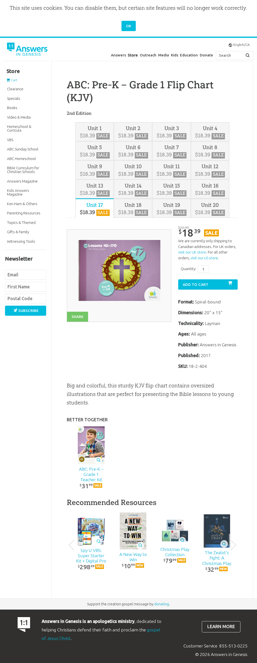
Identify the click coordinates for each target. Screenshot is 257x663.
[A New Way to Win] (133, 531)
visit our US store (204, 258)
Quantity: (188, 269)
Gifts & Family (18, 232)
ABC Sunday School (22, 149)
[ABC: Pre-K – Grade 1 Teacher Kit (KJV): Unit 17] (91, 445)
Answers (118, 55)
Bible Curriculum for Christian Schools (23, 170)
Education (189, 55)
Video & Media (19, 117)
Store (133, 55)
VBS (10, 140)
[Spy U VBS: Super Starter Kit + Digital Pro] (91, 531)
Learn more (221, 626)
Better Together (87, 419)
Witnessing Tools (21, 241)
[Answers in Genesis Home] (27, 50)
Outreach (148, 55)
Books (12, 108)
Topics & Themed (21, 222)
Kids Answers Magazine (18, 192)
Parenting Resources (23, 213)
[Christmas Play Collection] (175, 531)
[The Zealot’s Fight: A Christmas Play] (217, 531)
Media (163, 55)
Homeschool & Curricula (19, 128)
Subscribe (28, 310)
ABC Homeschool (21, 158)
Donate (206, 55)
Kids (174, 55)
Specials (13, 98)
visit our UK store (192, 252)
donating (161, 604)
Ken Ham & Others (22, 204)
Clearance (15, 89)
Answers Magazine (22, 181)
